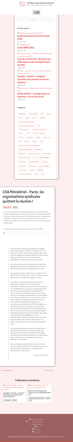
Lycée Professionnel (25, 150)
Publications (21, 162)
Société (32, 170)
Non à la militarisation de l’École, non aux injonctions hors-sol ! (39, 392)
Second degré (44, 166)
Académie (22, 114)
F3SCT (29, 133)
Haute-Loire (47, 137)
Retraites (45, 162)
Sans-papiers (32, 166)
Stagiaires (40, 170)
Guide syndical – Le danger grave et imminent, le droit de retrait (33, 95)
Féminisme (30, 137)
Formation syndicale (39, 133)
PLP (35, 157)
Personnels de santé (25, 157)
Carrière (34, 118)
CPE (38, 126)
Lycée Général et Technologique (29, 145)
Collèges (42, 118)
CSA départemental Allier (39, 129)
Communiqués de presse (26, 126)
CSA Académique (23, 129)
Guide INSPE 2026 (25, 47)
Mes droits (38, 150)
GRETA (38, 137)
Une (42, 174)
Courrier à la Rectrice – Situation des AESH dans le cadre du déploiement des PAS (34, 62)
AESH (48, 114)
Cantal (27, 118)
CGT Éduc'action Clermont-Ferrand (40, 3)
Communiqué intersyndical (26, 122)
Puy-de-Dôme (34, 162)
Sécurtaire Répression (25, 174)
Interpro (34, 141)
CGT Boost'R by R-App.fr (57, 437)
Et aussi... (21, 133)
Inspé (19, 141)
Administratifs (33, 114)
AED (42, 114)
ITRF (41, 141)
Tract (36, 174)
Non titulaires (47, 153)
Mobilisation (22, 153)
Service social (23, 170)
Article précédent (6, 370)
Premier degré (44, 157)
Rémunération (22, 166)
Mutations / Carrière (34, 153)
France (21, 137)
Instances (26, 141)
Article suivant (50, 370)
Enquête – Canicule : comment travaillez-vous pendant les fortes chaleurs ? (33, 79)
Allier (20, 118)
